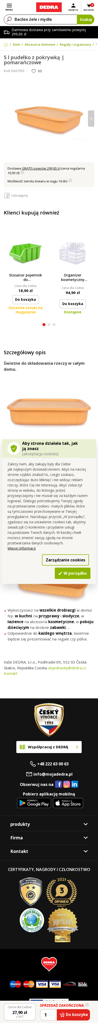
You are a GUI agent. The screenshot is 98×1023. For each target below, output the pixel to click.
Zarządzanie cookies (65, 559)
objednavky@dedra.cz (67, 667)
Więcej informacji (22, 548)
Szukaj (86, 19)
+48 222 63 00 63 (53, 764)
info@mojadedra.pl (53, 774)
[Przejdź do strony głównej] (49, 7)
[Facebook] (58, 784)
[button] (43, 325)
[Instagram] (66, 784)
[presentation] (7, 118)
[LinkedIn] (74, 784)
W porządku (75, 572)
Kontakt (10, 673)
